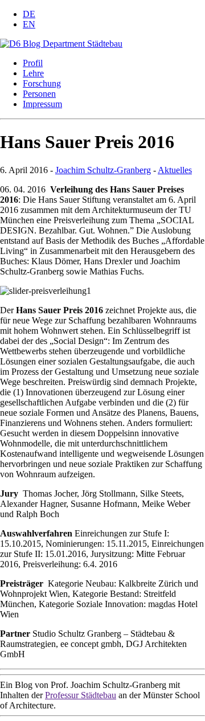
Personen (39, 94)
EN (29, 24)
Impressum (42, 104)
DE (29, 14)
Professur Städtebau (80, 695)
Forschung (42, 83)
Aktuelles (175, 170)
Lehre (33, 73)
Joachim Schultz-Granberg (103, 170)
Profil (33, 63)
